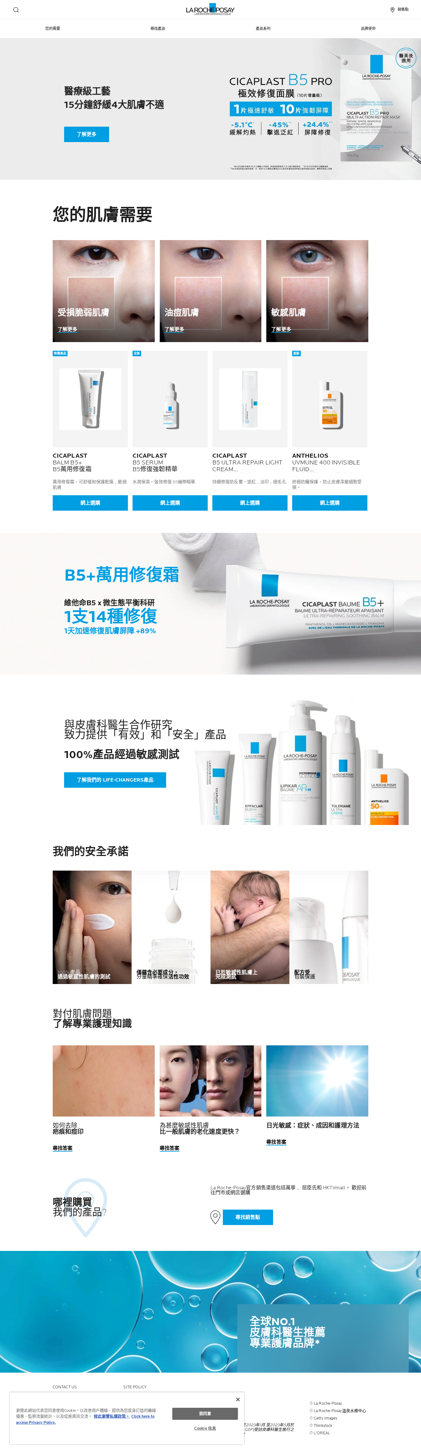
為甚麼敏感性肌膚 (200, 1129)
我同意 (205, 1413)
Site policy (135, 1387)
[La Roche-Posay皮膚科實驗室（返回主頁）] (210, 9)
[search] (16, 10)
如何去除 (68, 1129)
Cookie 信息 (205, 1428)
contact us (65, 1387)
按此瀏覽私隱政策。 (112, 1416)
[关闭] (238, 1399)
